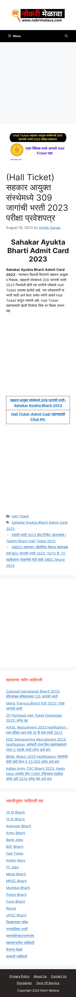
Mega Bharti (16, 874)
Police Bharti (16, 895)
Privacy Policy (20, 976)
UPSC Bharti (16, 915)
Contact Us (59, 976)
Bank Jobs (14, 840)
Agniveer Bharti (18, 826)
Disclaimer (24, 983)
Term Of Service (47, 983)
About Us (40, 976)
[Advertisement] (38, 84)
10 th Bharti (15, 812)
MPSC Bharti (16, 881)
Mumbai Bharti (18, 888)
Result (11, 908)
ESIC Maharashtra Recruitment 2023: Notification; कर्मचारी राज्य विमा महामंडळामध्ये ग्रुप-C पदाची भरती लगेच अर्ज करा (36, 744)
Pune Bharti (15, 902)
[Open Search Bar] (66, 36)
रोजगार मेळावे (14, 950)
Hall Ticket (20, 516)
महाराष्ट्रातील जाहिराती (20, 943)
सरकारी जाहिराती (16, 956)
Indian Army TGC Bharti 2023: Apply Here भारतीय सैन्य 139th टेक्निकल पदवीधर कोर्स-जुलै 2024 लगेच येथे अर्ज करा (35, 774)
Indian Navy (15, 860)
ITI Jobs (12, 867)
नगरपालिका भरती (17, 929)
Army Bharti (15, 833)
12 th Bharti (15, 819)
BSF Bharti (14, 847)
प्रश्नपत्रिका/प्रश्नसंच (20, 936)
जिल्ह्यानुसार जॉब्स (17, 922)
